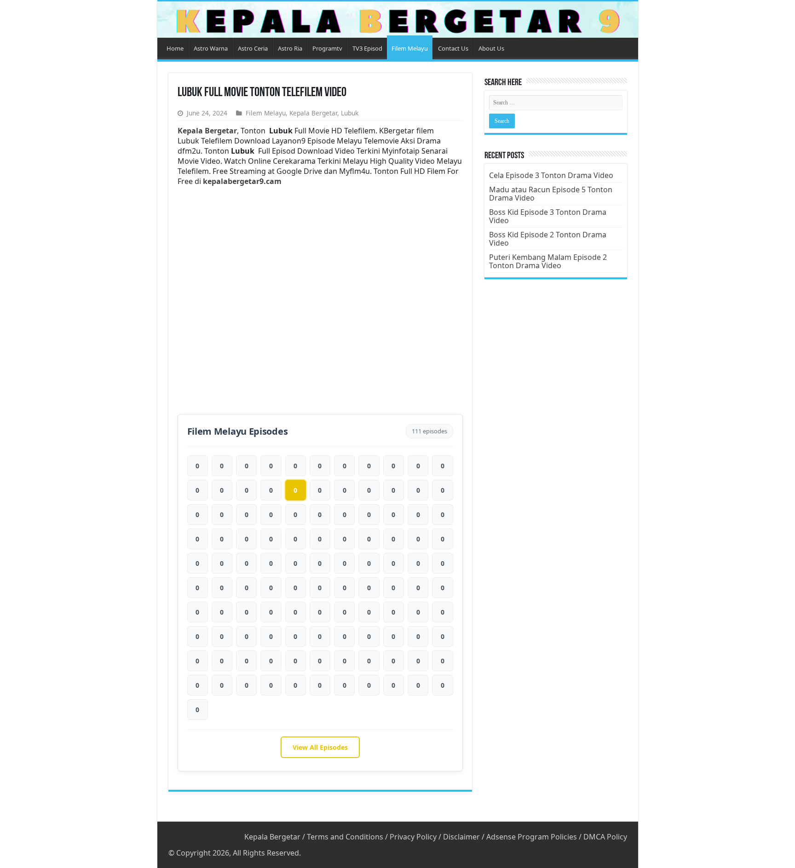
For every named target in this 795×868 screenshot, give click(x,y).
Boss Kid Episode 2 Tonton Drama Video (547, 239)
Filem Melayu (410, 48)
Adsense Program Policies (531, 837)
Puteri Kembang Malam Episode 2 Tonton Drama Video (548, 261)
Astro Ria (290, 48)
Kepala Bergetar (313, 113)
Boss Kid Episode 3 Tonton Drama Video (547, 216)
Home (175, 48)
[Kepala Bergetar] (397, 19)
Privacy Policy (413, 837)
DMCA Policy (605, 837)
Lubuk (349, 113)
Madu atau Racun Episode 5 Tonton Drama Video (550, 193)
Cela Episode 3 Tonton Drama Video (551, 175)
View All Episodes (320, 747)
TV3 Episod (367, 48)
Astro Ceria (253, 48)
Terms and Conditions (345, 837)
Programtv (327, 48)
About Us (491, 48)
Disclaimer (461, 837)
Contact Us (453, 48)
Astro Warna (211, 48)
